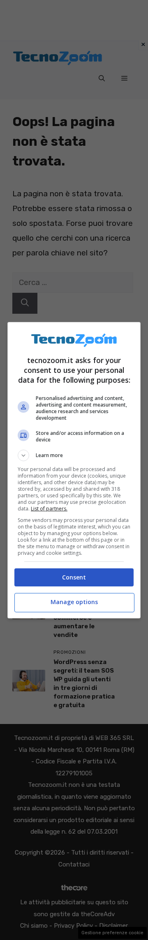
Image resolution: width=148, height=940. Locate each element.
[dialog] (74, 470)
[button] (74, 455)
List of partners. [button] (49, 508)
